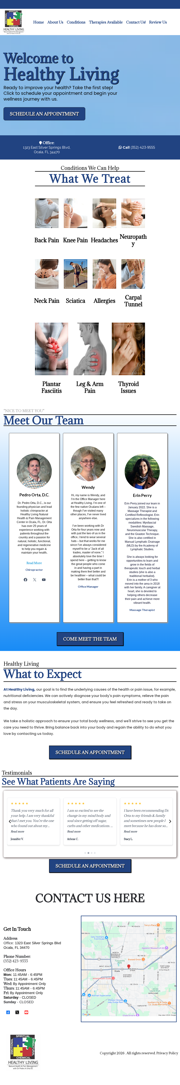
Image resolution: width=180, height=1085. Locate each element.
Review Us (158, 22)
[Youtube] (43, 579)
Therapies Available (106, 22)
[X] (34, 579)
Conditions (76, 22)
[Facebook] (25, 579)
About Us (55, 22)
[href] (128, 969)
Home (38, 22)
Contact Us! (136, 22)
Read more (17, 831)
